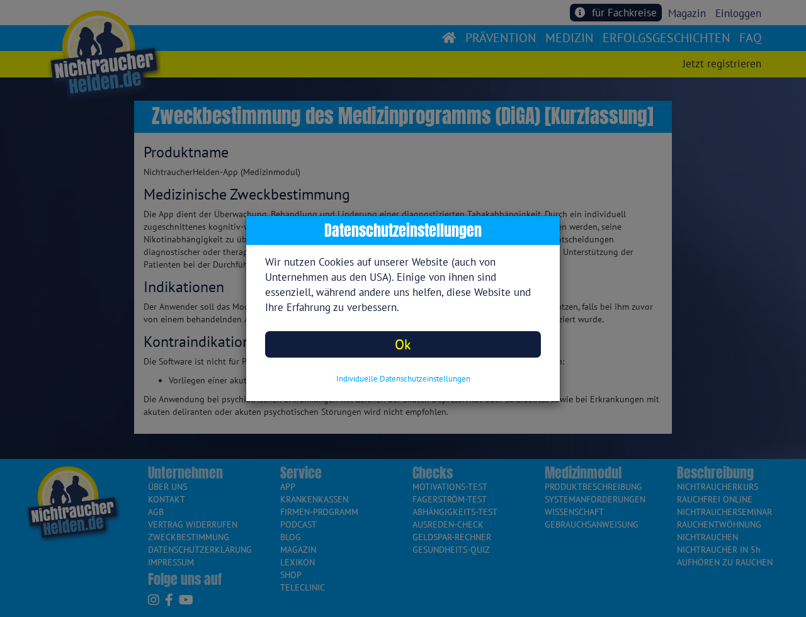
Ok (403, 344)
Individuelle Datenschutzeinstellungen (403, 378)
